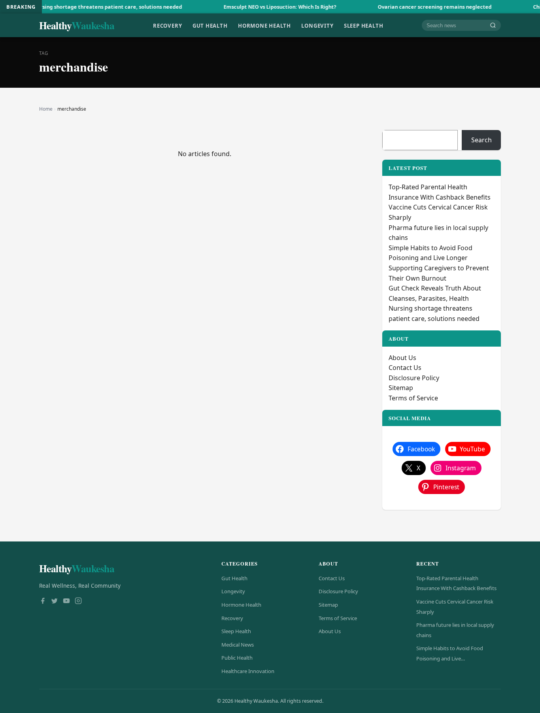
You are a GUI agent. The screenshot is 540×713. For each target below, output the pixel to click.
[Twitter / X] (54, 601)
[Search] (493, 25)
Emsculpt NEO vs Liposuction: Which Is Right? (263, 6)
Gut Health (210, 25)
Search (481, 140)
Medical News (237, 644)
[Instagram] (78, 601)
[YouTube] (66, 601)
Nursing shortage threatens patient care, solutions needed (90, 6)
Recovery (167, 25)
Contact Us (405, 367)
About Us (402, 357)
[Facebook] (42, 601)
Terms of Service (413, 398)
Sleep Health (363, 25)
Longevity (317, 25)
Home (46, 109)
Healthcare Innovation (247, 671)
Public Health (237, 657)
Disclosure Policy (414, 377)
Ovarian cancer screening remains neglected (418, 6)
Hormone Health (264, 25)
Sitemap (401, 387)
